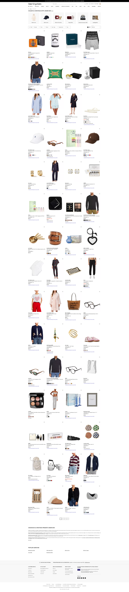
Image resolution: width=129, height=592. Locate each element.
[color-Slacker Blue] (87, 350)
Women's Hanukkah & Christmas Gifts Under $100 (35, 532)
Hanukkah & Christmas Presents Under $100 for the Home (36, 537)
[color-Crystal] (69, 383)
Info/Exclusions (87, 562)
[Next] (44, 40)
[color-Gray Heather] (48, 188)
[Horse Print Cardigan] (36, 333)
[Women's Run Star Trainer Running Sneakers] (92, 333)
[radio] (29, 57)
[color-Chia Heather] (87, 286)
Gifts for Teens (86, 550)
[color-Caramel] (31, 383)
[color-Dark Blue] (85, 155)
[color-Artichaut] (48, 480)
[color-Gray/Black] (84, 57)
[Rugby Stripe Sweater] (73, 463)
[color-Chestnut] (47, 512)
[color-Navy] (28, 89)
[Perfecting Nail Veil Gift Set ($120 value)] (55, 431)
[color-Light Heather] (47, 416)
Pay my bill (42, 573)
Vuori (84, 535)
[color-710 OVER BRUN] (71, 220)
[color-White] (68, 121)
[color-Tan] (67, 448)
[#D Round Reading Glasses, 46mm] (73, 366)
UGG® (42, 533)
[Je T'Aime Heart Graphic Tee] (36, 301)
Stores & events (67, 574)
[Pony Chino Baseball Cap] (92, 138)
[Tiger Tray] (55, 72)
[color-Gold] (28, 188)
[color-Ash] (34, 89)
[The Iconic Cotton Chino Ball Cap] (36, 138)
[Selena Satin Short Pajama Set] (55, 104)
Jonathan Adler (88, 537)
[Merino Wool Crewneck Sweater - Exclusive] (92, 203)
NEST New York (92, 537)
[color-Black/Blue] (51, 155)
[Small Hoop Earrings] (36, 171)
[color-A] (28, 57)
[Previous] (29, 40)
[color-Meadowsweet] (88, 121)
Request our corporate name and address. (73, 587)
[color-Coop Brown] (84, 155)
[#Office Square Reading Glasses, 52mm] (92, 301)
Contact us (29, 570)
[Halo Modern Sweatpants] (92, 268)
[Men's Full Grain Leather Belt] (73, 431)
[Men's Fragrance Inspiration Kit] (92, 171)
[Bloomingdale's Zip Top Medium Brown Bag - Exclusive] (73, 301)
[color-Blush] (67, 416)
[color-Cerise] (51, 480)
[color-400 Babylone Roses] (68, 220)
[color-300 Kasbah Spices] (67, 220)
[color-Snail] (48, 350)
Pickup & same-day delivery (69, 572)
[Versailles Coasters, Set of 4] (92, 431)
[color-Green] (69, 253)
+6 (72, 220)
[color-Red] (30, 155)
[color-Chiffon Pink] (47, 318)
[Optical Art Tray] (73, 268)
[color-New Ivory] (84, 121)
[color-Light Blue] (47, 121)
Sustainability (55, 573)
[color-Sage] (51, 57)
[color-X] (33, 57)
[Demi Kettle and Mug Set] (55, 463)
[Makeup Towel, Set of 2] (55, 203)
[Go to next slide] (99, 1)
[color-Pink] (31, 155)
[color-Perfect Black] (85, 121)
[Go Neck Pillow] (92, 495)
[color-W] (34, 57)
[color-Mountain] (87, 121)
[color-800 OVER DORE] (69, 220)
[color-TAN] (47, 253)
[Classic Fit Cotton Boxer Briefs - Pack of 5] (92, 40)
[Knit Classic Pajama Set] (55, 171)
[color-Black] (30, 89)
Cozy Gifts (30, 552)
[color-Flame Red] (89, 155)
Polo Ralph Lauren (91, 535)
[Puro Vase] (73, 236)
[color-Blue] (65, 253)
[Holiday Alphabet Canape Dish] (36, 40)
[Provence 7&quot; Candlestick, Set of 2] (73, 400)
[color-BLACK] (48, 253)
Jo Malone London (38, 533)
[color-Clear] (67, 253)
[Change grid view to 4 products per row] (87, 27)
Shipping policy (30, 575)
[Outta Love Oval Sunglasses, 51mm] (36, 366)
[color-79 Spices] (28, 416)
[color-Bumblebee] (47, 350)
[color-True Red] (85, 253)
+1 (35, 89)
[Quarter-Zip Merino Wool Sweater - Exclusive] (55, 366)
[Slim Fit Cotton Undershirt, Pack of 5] (36, 268)
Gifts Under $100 (50, 550)
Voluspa (30, 538)
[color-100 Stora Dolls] (65, 220)
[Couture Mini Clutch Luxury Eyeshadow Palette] (73, 203)
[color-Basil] (68, 416)
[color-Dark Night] (87, 512)
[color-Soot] (48, 416)
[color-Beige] (34, 155)
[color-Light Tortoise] (85, 318)
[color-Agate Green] (85, 286)
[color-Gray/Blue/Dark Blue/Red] (85, 57)
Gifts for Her (67, 550)
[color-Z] (30, 57)
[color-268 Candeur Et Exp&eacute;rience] (33, 416)
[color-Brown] (50, 253)
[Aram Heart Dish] (73, 72)
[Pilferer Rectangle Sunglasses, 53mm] (55, 138)
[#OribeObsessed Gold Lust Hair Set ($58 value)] (36, 431)
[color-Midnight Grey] (84, 512)
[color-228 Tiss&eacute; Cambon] (30, 416)
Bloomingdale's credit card (44, 568)
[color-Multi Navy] (33, 155)
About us (54, 568)
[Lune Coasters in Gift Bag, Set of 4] (36, 463)
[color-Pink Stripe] (30, 121)
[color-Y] (31, 57)
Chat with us (30, 568)
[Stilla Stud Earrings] (73, 171)
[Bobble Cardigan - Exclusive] (73, 495)
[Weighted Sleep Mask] (55, 40)
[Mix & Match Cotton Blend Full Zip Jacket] (92, 463)
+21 (35, 57)
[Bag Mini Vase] (92, 366)
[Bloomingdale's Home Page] (34, 4)
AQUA (47, 533)
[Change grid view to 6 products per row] (89, 27)
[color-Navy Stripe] (31, 121)
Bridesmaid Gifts (50, 552)
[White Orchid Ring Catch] (92, 72)
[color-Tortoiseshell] (68, 253)
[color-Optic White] (89, 121)
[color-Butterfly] (50, 350)
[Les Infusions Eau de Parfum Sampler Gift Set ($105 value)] (73, 138)
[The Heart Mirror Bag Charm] (92, 236)
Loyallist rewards (43, 570)
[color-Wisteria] (50, 57)
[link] (36, 55)
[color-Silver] (30, 188)
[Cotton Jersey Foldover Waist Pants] (55, 400)
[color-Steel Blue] (31, 89)
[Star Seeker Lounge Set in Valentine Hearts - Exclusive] (55, 268)
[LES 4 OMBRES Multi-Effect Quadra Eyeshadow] (36, 400)
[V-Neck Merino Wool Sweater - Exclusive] (36, 72)
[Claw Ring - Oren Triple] (73, 333)
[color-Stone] (87, 155)
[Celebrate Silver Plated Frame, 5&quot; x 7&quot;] (92, 400)
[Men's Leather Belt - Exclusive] (55, 236)
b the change (55, 570)
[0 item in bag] (100, 4)
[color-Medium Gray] (33, 89)
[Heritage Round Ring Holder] (73, 40)
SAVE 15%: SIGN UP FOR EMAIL (46, 562)
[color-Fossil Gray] (47, 57)
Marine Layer (80, 535)
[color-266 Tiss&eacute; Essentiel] (31, 416)
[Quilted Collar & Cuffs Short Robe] (73, 104)
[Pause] (100, 1)
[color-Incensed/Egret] (85, 350)
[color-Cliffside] (84, 350)
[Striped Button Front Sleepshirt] (36, 104)
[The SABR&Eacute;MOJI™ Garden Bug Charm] (55, 333)
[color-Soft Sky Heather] (88, 286)
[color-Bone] (52, 57)
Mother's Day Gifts (31, 550)
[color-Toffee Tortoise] (47, 155)
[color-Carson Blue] (88, 155)
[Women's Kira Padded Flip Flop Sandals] (92, 104)
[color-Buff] (48, 121)
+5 (54, 383)
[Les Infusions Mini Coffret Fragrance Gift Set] (36, 203)
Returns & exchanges (31, 573)
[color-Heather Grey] (67, 121)
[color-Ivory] (50, 121)
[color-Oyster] (50, 480)
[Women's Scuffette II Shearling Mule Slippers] (55, 495)
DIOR (44, 533)
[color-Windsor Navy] (65, 121)
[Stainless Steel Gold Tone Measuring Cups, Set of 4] (36, 236)
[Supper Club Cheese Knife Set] (36, 495)
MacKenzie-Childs (97, 537)
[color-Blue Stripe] (28, 121)
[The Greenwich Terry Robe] (55, 301)
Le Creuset (83, 537)
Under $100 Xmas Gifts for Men (32, 535)
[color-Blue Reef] (85, 512)
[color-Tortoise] (50, 155)
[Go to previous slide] (28, 1)
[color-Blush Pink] (48, 57)
